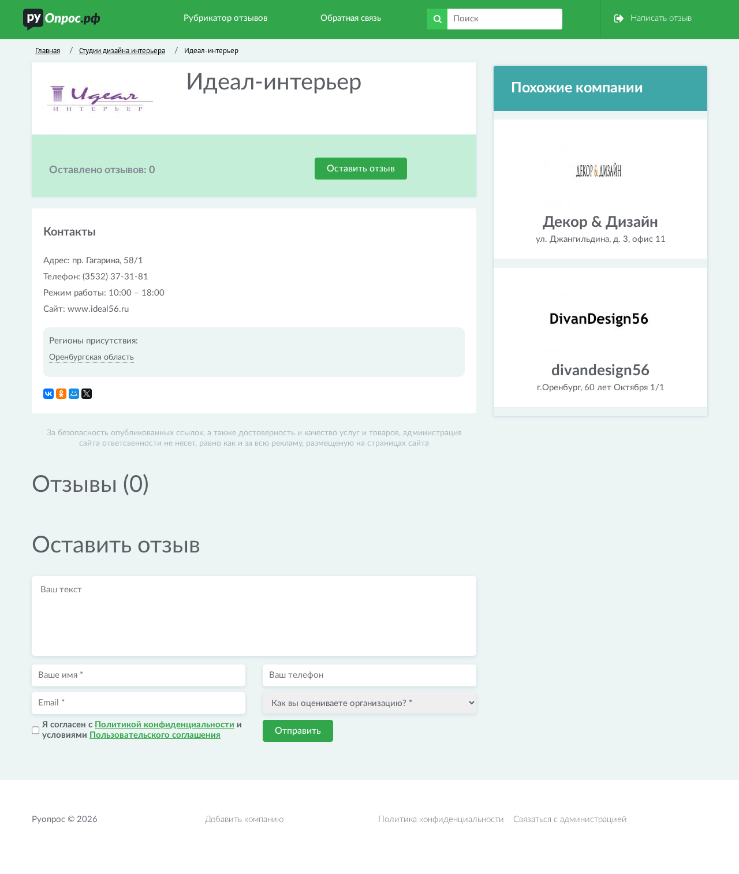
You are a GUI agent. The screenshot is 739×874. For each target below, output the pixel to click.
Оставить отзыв (361, 168)
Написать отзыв (661, 18)
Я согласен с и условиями (142, 729)
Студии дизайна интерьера (122, 50)
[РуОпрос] (61, 19)
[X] (86, 394)
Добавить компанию (244, 819)
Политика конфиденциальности (441, 819)
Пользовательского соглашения (155, 735)
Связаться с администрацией (570, 819)
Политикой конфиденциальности (164, 724)
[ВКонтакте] (48, 394)
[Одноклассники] (61, 394)
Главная (47, 50)
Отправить (298, 730)
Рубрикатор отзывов (225, 18)
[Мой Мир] (74, 394)
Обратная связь (350, 18)
